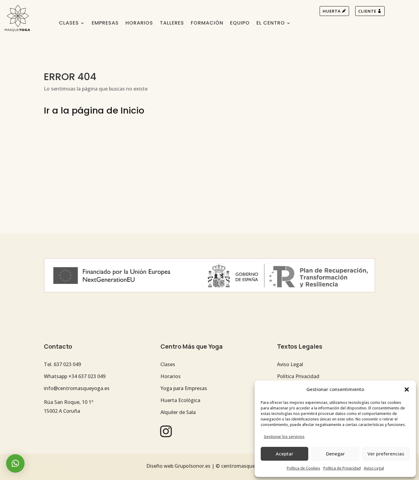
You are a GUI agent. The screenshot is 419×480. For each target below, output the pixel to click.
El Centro (270, 23)
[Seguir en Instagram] (166, 431)
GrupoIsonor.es (192, 466)
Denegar (335, 454)
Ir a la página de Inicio (94, 110)
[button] (407, 389)
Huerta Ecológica (180, 400)
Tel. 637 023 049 (62, 364)
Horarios (139, 23)
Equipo (240, 23)
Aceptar (284, 454)
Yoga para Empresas (183, 388)
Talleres (172, 23)
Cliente (367, 11)
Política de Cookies (303, 468)
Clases (69, 23)
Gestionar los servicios (284, 436)
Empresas (105, 23)
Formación (207, 23)
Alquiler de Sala (178, 412)
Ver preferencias (385, 454)
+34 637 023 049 (87, 376)
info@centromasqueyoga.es (77, 388)
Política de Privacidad (342, 468)
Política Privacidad (298, 376)
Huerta (332, 11)
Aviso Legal (374, 468)
